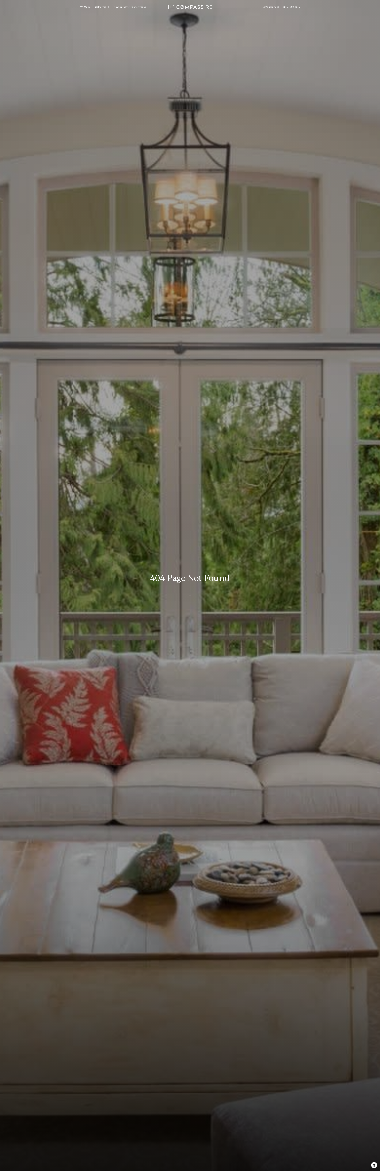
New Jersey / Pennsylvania (130, 7)
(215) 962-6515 (291, 7)
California (100, 7)
